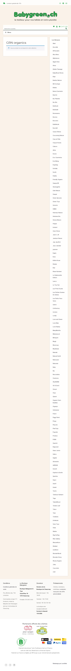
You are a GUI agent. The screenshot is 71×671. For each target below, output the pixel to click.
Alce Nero (56, 54)
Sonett (55, 469)
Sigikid (55, 458)
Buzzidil (55, 128)
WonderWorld (57, 553)
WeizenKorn (56, 542)
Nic (54, 371)
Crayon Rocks (57, 143)
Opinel (55, 396)
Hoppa (55, 223)
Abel (54, 43)
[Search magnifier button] (66, 28)
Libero (55, 304)
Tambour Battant (58, 494)
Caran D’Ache (57, 132)
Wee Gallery (56, 539)
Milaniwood (56, 334)
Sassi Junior (56, 450)
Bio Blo (55, 102)
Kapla (54, 253)
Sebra (54, 454)
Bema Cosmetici (58, 91)
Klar (54, 268)
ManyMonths (57, 330)
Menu (9, 32)
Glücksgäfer (56, 187)
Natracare (56, 360)
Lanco (55, 281)
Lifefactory (56, 308)
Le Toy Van (56, 285)
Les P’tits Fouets (58, 288)
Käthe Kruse (56, 260)
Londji (54, 315)
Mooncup (56, 345)
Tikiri (54, 513)
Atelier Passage (57, 69)
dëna (54, 150)
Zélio (54, 564)
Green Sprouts (57, 198)
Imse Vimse (56, 231)
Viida (54, 528)
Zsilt (54, 572)
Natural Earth (57, 356)
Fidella (55, 176)
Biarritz (55, 95)
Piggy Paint (56, 417)
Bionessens (56, 113)
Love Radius (56, 327)
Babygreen (35, 16)
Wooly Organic (57, 561)
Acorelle (55, 47)
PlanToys (55, 428)
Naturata (55, 363)
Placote (55, 425)
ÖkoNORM (56, 382)
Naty (54, 367)
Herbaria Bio (56, 216)
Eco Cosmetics (57, 157)
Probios (55, 436)
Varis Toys (56, 524)
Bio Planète (56, 98)
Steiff (54, 483)
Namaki (55, 352)
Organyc (55, 406)
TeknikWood (56, 502)
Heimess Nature (58, 212)
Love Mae (56, 323)
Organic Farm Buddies (57, 402)
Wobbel (55, 546)
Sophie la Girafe (58, 472)
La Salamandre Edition (57, 276)
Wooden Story (57, 557)
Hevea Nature (57, 220)
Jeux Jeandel (57, 246)
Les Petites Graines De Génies (59, 294)
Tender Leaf (56, 506)
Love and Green (57, 319)
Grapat (55, 194)
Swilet (55, 487)
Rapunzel (55, 447)
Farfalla (55, 168)
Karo (54, 257)
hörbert (55, 227)
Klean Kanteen (57, 271)
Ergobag (55, 165)
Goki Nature (56, 190)
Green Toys (56, 201)
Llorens (55, 312)
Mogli (54, 341)
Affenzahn (56, 51)
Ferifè (54, 172)
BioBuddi (55, 109)
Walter (55, 531)
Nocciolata (56, 374)
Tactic (55, 491)
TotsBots (55, 517)
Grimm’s (55, 205)
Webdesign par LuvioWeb (60, 663)
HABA (54, 209)
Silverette (56, 461)
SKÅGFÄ (55, 465)
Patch (54, 414)
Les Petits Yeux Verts (57, 300)
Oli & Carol (56, 385)
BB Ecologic (56, 84)
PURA (54, 439)
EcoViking (56, 161)
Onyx (54, 393)
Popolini (55, 432)
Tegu (54, 498)
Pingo (54, 421)
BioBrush (55, 106)
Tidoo (54, 509)
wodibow (55, 550)
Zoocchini (56, 568)
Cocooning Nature (58, 135)
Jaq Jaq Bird (56, 242)
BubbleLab (56, 124)
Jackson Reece (57, 238)
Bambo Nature (57, 80)
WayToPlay (56, 535)
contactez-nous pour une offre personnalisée (59, 592)
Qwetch (55, 443)
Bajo (54, 76)
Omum (55, 389)
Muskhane (56, 349)
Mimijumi (55, 338)
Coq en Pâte (56, 139)
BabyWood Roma (58, 73)
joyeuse (55, 249)
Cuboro (55, 146)
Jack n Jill (56, 235)
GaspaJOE (56, 183)
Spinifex (55, 476)
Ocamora (55, 378)
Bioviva (55, 117)
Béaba (55, 87)
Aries (54, 65)
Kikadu (55, 264)
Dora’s (55, 154)
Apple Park (56, 62)
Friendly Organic (58, 179)
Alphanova (56, 58)
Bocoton (55, 120)
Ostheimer (56, 410)
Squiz (54, 480)
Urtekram (55, 520)
